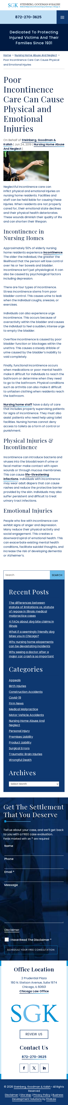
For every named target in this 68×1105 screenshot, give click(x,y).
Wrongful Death (20, 760)
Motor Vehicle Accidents (26, 715)
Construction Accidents (26, 692)
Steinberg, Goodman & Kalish (32, 1087)
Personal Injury (19, 731)
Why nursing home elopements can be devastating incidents (31, 644)
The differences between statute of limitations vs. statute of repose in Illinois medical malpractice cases (31, 609)
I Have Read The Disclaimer (30, 940)
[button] (62, 17)
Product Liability (20, 742)
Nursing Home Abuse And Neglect (33, 146)
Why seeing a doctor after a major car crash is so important (31, 654)
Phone (8, 859)
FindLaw (51, 1099)
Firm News (16, 703)
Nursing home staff (17, 404)
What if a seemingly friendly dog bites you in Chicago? (31, 634)
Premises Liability (21, 737)
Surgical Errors (19, 748)
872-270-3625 (28, 17)
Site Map (25, 1095)
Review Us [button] (34, 1034)
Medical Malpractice (23, 709)
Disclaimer (11, 930)
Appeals (15, 680)
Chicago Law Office (34, 991)
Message (11, 885)
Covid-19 (15, 698)
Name (8, 846)
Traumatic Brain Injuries (25, 754)
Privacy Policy (41, 1095)
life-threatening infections (26, 476)
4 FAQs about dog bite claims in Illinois (31, 623)
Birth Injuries (17, 686)
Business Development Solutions (37, 1097)
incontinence (53, 252)
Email (9, 872)
